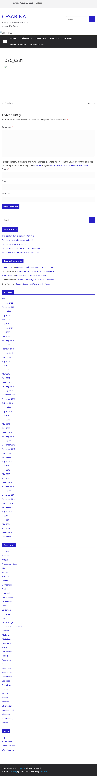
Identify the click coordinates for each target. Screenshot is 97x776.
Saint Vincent (7, 672)
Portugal (5, 656)
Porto (4, 647)
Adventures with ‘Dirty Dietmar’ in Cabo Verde (20, 252)
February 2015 (8, 486)
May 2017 (6, 374)
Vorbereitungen (8, 718)
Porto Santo (7, 651)
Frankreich (6, 593)
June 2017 (6, 369)
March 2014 (7, 532)
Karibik (4, 605)
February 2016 (8, 436)
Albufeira (5, 551)
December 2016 (8, 395)
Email (5, 181)
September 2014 (9, 507)
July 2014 (5, 516)
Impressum (41, 38)
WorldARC (6, 722)
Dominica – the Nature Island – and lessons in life (22, 248)
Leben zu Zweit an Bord (12, 626)
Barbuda (5, 576)
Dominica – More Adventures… (14, 244)
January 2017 (7, 390)
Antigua (5, 560)
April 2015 (6, 478)
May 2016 (6, 424)
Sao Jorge (6, 681)
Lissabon (5, 631)
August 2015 (7, 461)
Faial (4, 589)
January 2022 (7, 303)
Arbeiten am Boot (9, 564)
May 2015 (6, 474)
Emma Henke (7, 267)
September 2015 (9, 457)
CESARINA (14, 16)
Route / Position (18, 44)
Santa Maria (7, 676)
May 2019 (6, 336)
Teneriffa (5, 697)
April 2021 (6, 319)
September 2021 (9, 311)
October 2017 (7, 357)
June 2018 (6, 344)
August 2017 (7, 361)
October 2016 (7, 403)
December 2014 (8, 495)
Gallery (13, 38)
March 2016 (7, 432)
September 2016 (9, 407)
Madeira (5, 635)
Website (6, 193)
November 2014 (8, 499)
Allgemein (6, 555)
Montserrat (6, 643)
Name (5, 169)
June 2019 (6, 332)
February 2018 (8, 349)
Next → (91, 103)
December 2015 (8, 445)
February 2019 (8, 340)
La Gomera (6, 610)
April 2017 (6, 378)
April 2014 (6, 528)
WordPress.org (8, 750)
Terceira (5, 701)
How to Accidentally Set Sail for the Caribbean (35, 275)
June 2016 (6, 420)
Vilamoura (6, 714)
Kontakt (54, 38)
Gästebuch (26, 38)
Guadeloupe (7, 601)
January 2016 (7, 440)
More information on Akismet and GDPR (69, 165)
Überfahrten (7, 706)
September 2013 (9, 536)
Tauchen (5, 693)
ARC (3, 568)
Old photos (68, 38)
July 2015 (5, 465)
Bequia (5, 580)
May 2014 (6, 524)
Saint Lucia (6, 668)
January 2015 (7, 491)
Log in (4, 737)
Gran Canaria (7, 597)
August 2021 (7, 315)
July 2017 (5, 365)
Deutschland (7, 585)
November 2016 (8, 399)
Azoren (5, 572)
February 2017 (8, 386)
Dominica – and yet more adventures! (17, 240)
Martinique (6, 639)
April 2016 (6, 428)
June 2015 (6, 470)
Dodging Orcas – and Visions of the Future (33, 284)
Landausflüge (7, 622)
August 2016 (7, 411)
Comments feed (8, 746)
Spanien (5, 689)
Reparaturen (7, 660)
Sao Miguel (6, 685)
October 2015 (7, 453)
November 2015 (8, 449)
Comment (7, 127)
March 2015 (7, 482)
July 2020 (5, 324)
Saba (4, 664)
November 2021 (8, 307)
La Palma (6, 614)
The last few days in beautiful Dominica (18, 236)
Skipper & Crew (37, 44)
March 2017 (7, 382)
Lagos (4, 618)
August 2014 (7, 511)
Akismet (37, 165)
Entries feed (7, 741)
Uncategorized (8, 710)
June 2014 (6, 520)
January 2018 (7, 353)
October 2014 (7, 503)
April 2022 (6, 298)
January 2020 (7, 328)
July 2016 (5, 415)
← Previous (7, 103)
